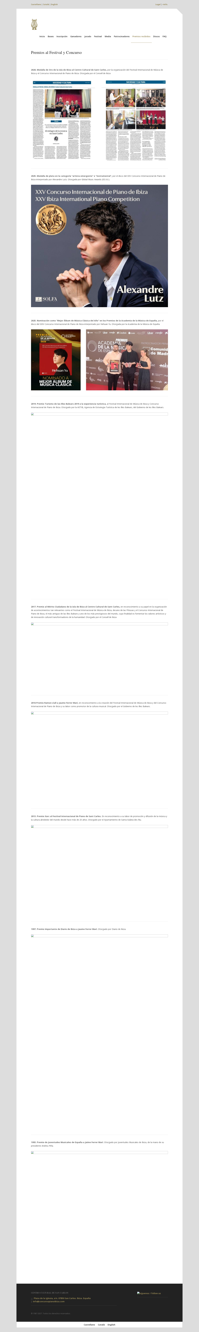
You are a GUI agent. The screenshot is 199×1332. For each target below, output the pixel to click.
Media (108, 36)
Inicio (42, 36)
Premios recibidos (141, 36)
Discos (156, 36)
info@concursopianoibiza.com (49, 1301)
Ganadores (75, 36)
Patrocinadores (122, 36)
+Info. (165, 4)
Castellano (36, 4)
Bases (51, 36)
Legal (158, 4)
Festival (98, 36)
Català (46, 4)
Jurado (87, 36)
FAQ (165, 36)
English (54, 4)
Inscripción (62, 36)
